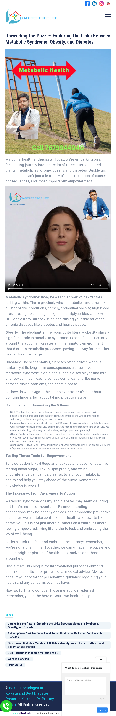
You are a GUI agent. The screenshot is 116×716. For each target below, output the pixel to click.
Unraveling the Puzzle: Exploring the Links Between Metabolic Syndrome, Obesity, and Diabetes (53, 625)
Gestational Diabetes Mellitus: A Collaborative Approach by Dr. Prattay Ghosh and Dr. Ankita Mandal (56, 645)
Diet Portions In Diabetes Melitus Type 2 (33, 653)
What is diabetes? (19, 659)
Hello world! (15, 665)
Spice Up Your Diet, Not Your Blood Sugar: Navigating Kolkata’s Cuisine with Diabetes (55, 635)
